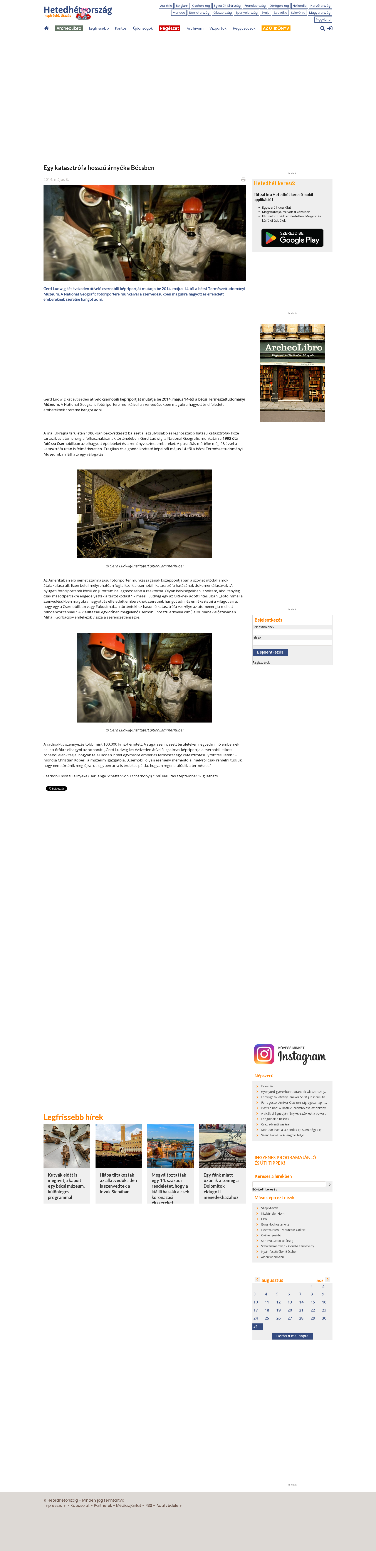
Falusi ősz (268, 1086)
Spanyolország (247, 12)
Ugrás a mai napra (292, 1336)
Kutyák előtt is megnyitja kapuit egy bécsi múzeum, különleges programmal (66, 1186)
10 (255, 1302)
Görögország (279, 5)
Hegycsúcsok (244, 28)
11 (267, 1302)
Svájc (266, 12)
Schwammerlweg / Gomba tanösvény (287, 1246)
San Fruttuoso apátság (277, 1241)
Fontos (121, 28)
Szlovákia (280, 12)
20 (290, 1310)
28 (301, 1318)
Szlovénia (298, 12)
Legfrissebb (99, 28)
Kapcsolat (80, 1505)
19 (278, 1310)
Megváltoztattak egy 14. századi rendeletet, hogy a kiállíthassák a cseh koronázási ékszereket (170, 1189)
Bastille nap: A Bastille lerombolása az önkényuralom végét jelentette (310, 1108)
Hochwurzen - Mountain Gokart (283, 1230)
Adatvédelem (169, 1505)
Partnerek (103, 1505)
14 (301, 1302)
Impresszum (55, 1505)
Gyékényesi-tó (271, 1235)
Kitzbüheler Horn (273, 1213)
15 (313, 1302)
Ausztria (166, 5)
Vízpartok (218, 28)
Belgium (182, 5)
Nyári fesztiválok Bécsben (279, 1251)
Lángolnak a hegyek (275, 1119)
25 (267, 1318)
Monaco (179, 12)
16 (324, 1302)
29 (313, 1318)
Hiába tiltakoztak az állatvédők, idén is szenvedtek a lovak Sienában (118, 1183)
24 (255, 1318)
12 (278, 1302)
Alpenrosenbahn (272, 1257)
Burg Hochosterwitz (275, 1224)
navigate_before (257, 1279)
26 (278, 1318)
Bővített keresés (264, 1189)
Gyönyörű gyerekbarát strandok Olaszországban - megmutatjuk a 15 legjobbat (316, 1092)
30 (324, 1318)
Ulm (264, 1219)
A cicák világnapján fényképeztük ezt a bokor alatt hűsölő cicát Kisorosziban (314, 1113)
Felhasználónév (263, 627)
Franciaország (255, 5)
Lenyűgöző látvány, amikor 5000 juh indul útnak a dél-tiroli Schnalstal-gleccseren (317, 1097)
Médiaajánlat (128, 1505)
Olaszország (222, 12)
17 (255, 1310)
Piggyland (323, 19)
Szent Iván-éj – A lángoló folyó (282, 1135)
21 (301, 1310)
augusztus (272, 1280)
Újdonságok (143, 28)
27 (290, 1318)
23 (324, 1310)
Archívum (195, 28)
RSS (149, 1505)
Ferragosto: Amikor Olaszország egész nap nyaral (296, 1102)
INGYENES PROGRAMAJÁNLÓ (285, 1157)
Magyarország (320, 12)
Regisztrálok (261, 662)
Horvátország (321, 5)
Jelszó (257, 637)
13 (290, 1302)
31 (255, 1326)
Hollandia (300, 5)
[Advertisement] (144, 349)
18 (267, 1310)
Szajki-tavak (269, 1208)
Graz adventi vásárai (275, 1124)
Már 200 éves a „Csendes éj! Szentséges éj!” (292, 1130)
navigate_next (329, 1184)
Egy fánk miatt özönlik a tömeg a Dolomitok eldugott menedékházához (221, 1186)
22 (313, 1310)
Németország (199, 12)
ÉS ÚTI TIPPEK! (270, 1162)
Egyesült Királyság (227, 5)
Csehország (201, 5)
